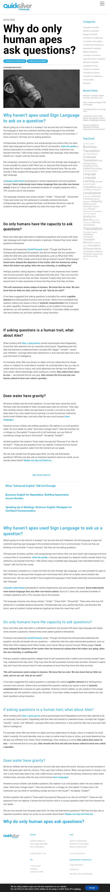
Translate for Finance (91, 73)
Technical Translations (91, 223)
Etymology (96, 168)
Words (85, 259)
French (94, 171)
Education (87, 83)
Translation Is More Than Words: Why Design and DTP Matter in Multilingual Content (94, 118)
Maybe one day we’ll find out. (38, 460)
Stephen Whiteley (12, 67)
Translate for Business (92, 55)
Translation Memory (89, 241)
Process (91, 209)
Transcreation (88, 80)
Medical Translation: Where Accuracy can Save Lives (93, 97)
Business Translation (91, 149)
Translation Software (91, 247)
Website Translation (92, 252)
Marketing (96, 201)
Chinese (94, 154)
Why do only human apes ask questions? (43, 821)
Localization (87, 196)
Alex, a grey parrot (31, 343)
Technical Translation (91, 69)
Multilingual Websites (91, 206)
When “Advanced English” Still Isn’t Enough (31, 485)
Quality (87, 216)
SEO (94, 216)
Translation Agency (90, 232)
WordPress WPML (90, 256)
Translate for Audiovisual (93, 38)
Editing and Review (90, 52)
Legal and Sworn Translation (94, 59)
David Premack (35, 249)
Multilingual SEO (90, 204)
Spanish (87, 219)
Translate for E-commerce (93, 45)
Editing (95, 166)
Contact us (74, 869)
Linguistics (89, 187)
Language (89, 174)
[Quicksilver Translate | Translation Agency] (17, 9)
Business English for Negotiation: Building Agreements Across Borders (37, 496)
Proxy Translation (89, 214)
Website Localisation (91, 31)
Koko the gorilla (68, 146)
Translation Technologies (92, 41)
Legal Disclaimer (76, 865)
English (87, 168)
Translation (92, 228)
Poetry (85, 209)
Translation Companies (88, 235)
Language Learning (90, 66)
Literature (96, 189)
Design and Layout (90, 34)
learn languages (60, 777)
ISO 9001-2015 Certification (81, 874)
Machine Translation (91, 62)
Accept (92, 887)
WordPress (98, 254)
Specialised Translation (92, 48)
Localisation (92, 193)
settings (77, 889)
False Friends (87, 171)
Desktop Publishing (90, 164)
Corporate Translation (90, 158)
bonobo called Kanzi (15, 181)
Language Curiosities (91, 27)
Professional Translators (92, 211)
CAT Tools (87, 154)
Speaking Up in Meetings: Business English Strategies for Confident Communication (39, 509)
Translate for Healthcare (92, 76)
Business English (88, 144)
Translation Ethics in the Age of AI (94, 110)
